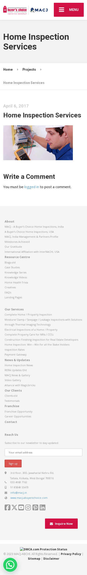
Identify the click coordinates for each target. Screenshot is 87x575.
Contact (11, 422)
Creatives (10, 287)
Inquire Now (64, 523)
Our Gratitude (13, 246)
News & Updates (17, 360)
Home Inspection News (19, 365)
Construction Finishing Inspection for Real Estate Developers (41, 339)
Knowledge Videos (16, 277)
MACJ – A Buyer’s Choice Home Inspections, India (34, 226)
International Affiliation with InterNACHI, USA (32, 251)
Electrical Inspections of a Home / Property (31, 329)
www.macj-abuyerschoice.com (29, 497)
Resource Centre (17, 257)
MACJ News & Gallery (17, 375)
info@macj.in (18, 492)
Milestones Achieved (17, 241)
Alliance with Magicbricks (20, 385)
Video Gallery (13, 380)
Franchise (12, 406)
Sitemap (34, 559)
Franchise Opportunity (18, 411)
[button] (10, 565)
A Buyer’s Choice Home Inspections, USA (29, 231)
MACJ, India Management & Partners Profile (31, 236)
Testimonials (12, 400)
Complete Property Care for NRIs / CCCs (29, 334)
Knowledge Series (15, 272)
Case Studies (12, 267)
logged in (31, 186)
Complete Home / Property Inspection (28, 314)
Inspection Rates (15, 349)
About (9, 221)
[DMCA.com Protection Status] (43, 549)
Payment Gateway (15, 354)
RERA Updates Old (16, 370)
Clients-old (11, 395)
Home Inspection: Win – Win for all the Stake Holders (37, 344)
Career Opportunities (18, 416)
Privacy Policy (71, 554)
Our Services (14, 309)
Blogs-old (10, 262)
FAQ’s (8, 292)
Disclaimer (51, 559)
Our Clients (13, 390)
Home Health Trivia (16, 282)
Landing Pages (13, 297)
